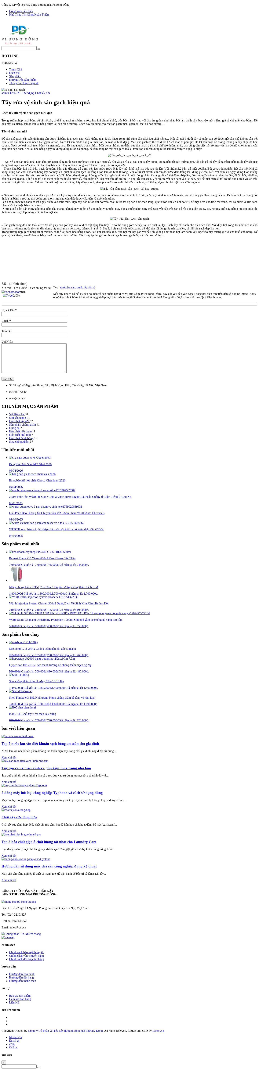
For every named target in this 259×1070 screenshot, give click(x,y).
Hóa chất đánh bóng (21, 438)
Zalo (12, 1044)
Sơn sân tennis (18, 417)
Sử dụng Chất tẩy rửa (37, 93)
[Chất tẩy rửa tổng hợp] (16, 810)
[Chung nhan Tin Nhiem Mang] (21, 933)
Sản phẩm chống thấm (23, 424)
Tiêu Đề (6, 331)
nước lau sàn (67, 287)
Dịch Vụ (14, 72)
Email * (6, 320)
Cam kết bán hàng (20, 999)
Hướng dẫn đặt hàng (21, 977)
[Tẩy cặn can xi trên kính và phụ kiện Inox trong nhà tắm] (25, 760)
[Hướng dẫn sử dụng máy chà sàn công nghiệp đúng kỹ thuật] (26, 859)
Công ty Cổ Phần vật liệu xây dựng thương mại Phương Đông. (66, 1030)
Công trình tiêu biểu (21, 11)
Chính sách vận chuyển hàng (26, 955)
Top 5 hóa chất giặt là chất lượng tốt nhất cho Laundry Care (49, 842)
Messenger (15, 1037)
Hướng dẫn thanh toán (22, 980)
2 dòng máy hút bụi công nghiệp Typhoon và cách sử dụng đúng (52, 793)
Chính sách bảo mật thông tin (26, 952)
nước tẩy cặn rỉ (86, 287)
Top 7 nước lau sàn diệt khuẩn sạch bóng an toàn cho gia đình (50, 744)
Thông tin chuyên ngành (23, 83)
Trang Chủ (15, 69)
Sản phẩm (15, 76)
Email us (14, 1040)
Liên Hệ (14, 1002)
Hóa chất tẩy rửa (19, 421)
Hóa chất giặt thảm (20, 431)
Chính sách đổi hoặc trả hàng (26, 959)
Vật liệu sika (17, 414)
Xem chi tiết (9, 757)
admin (6, 93)
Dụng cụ (14, 428)
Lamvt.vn (158, 1030)
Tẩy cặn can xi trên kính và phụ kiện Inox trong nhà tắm (46, 768)
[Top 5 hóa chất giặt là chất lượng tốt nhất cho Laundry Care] (21, 834)
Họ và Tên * (9, 310)
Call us (13, 1047)
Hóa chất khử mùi (20, 434)
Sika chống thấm (19, 441)
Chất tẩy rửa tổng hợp (19, 817)
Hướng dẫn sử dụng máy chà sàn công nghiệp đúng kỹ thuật (49, 866)
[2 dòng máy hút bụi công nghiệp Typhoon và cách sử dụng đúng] (24, 785)
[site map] (8, 937)
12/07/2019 (17, 93)
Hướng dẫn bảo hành (22, 974)
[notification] (19, 901)
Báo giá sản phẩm (20, 995)
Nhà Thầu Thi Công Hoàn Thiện (29, 14)
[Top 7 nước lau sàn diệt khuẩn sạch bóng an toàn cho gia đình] (18, 736)
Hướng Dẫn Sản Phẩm (22, 79)
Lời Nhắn (7, 341)
